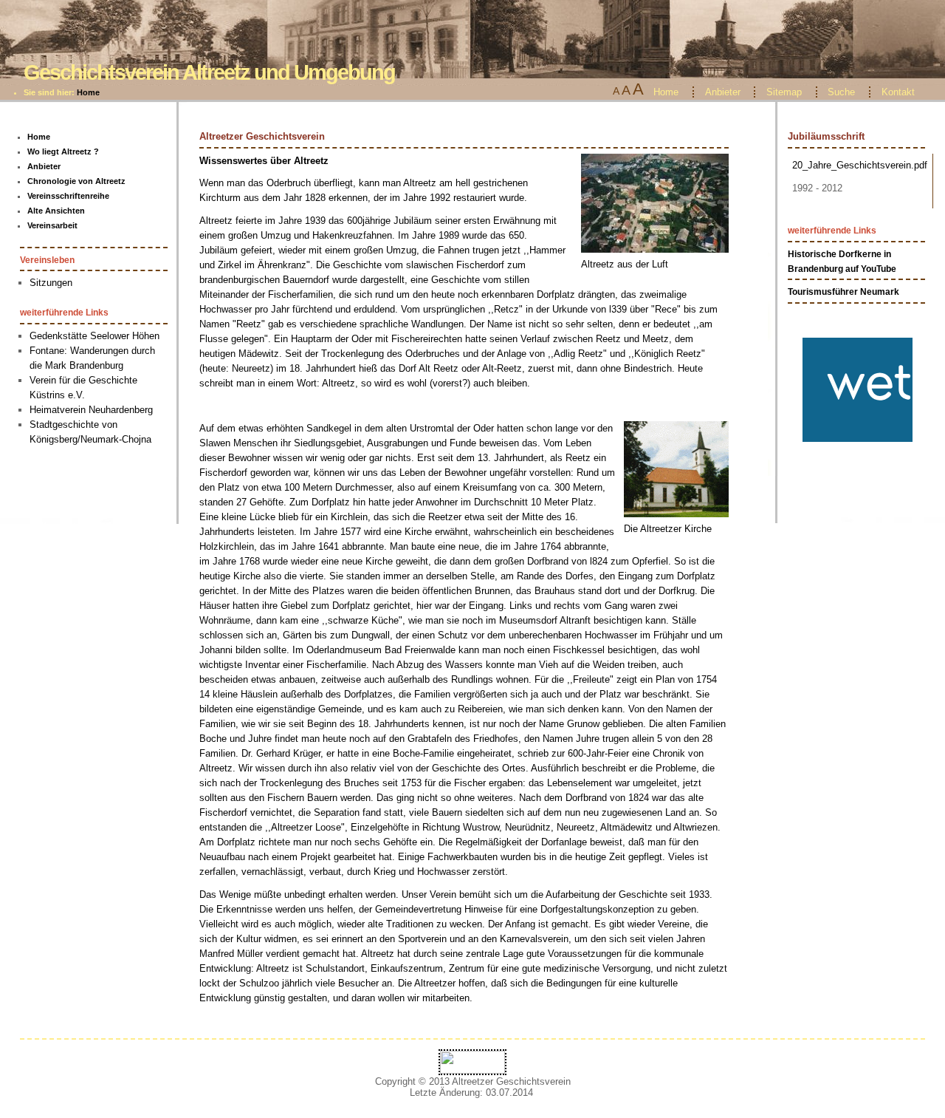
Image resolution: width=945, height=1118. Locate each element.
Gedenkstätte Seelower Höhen (94, 335)
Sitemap (784, 92)
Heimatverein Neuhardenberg (91, 409)
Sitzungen (51, 282)
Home (88, 92)
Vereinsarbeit (52, 225)
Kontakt (898, 92)
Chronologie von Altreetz (76, 181)
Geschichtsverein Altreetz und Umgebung (209, 72)
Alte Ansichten (56, 210)
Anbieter (722, 92)
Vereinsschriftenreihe (68, 195)
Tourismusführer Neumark (843, 292)
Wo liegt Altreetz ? (63, 151)
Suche (841, 92)
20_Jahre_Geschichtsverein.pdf (859, 165)
